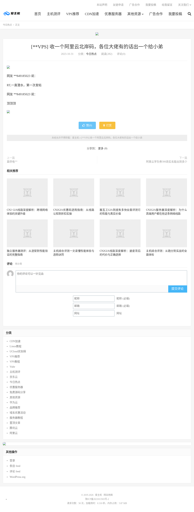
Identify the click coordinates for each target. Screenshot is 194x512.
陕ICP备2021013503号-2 (97, 499)
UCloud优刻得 (18, 351)
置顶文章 (15, 422)
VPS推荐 (72, 14)
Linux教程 (15, 346)
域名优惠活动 (18, 412)
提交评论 (177, 288)
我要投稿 (175, 14)
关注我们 (183, 4)
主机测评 (53, 14)
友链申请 (118, 4)
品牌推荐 (15, 407)
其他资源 (134, 14)
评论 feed (15, 471)
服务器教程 (16, 417)
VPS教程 (15, 361)
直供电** (12, 161)
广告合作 (156, 14)
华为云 (14, 402)
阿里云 (14, 433)
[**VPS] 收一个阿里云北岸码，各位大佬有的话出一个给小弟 (97, 47)
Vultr (12, 366)
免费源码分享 (18, 392)
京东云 (14, 377)
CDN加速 (92, 14)
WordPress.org (17, 477)
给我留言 (167, 4)
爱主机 (12, 13)
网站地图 (108, 495)
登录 (12, 460)
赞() (89, 125)
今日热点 (7, 25)
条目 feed (15, 466)
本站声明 (102, 4)
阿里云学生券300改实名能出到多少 (166, 161)
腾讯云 (14, 428)
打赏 (109, 125)
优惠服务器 (113, 14)
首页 (37, 14)
